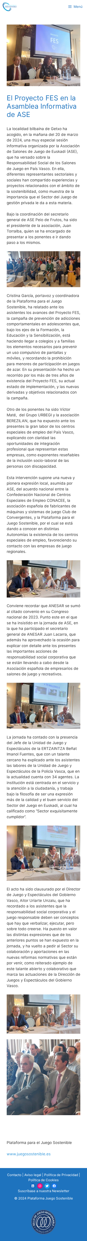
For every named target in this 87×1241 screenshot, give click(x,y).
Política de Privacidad (61, 1175)
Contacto (14, 1175)
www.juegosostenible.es (29, 1154)
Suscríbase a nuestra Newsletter (43, 1191)
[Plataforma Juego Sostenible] (9, 6)
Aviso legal (32, 1175)
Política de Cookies (43, 1180)
